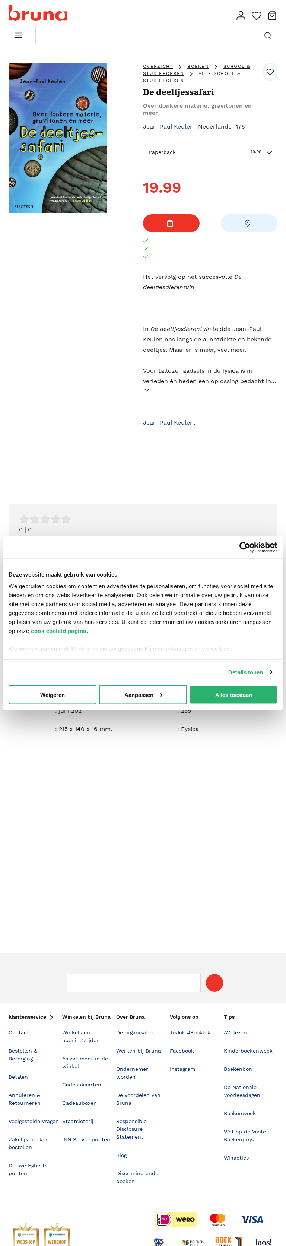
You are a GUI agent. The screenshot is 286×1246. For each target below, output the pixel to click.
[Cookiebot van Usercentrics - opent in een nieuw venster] (244, 547)
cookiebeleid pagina (58, 631)
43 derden (84, 649)
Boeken (198, 66)
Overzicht (158, 66)
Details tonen (245, 672)
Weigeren (52, 694)
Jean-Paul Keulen (168, 126)
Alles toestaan (233, 694)
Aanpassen (138, 694)
